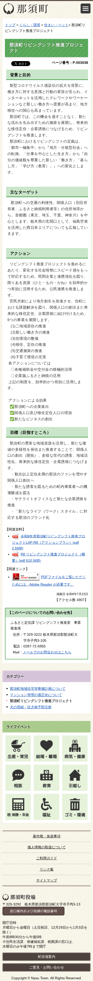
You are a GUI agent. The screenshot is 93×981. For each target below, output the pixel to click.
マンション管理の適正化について (36, 695)
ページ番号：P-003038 (70, 63)
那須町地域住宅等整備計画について (37, 689)
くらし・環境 (29, 25)
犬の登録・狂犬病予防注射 (31, 707)
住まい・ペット (56, 25)
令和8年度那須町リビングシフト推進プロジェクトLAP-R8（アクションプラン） (48, 542)
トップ (10, 25)
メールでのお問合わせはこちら (47, 652)
